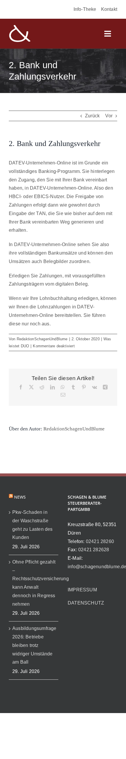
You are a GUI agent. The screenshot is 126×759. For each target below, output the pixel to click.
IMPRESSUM (82, 589)
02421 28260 (100, 541)
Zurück (92, 115)
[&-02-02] (20, 26)
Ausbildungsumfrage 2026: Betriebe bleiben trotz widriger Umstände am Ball (33, 645)
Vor (109, 115)
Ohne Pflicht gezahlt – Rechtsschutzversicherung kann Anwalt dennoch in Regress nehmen (33, 583)
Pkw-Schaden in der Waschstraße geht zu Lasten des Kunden (32, 525)
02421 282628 (93, 549)
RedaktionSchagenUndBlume (42, 339)
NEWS (20, 497)
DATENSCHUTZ (86, 602)
